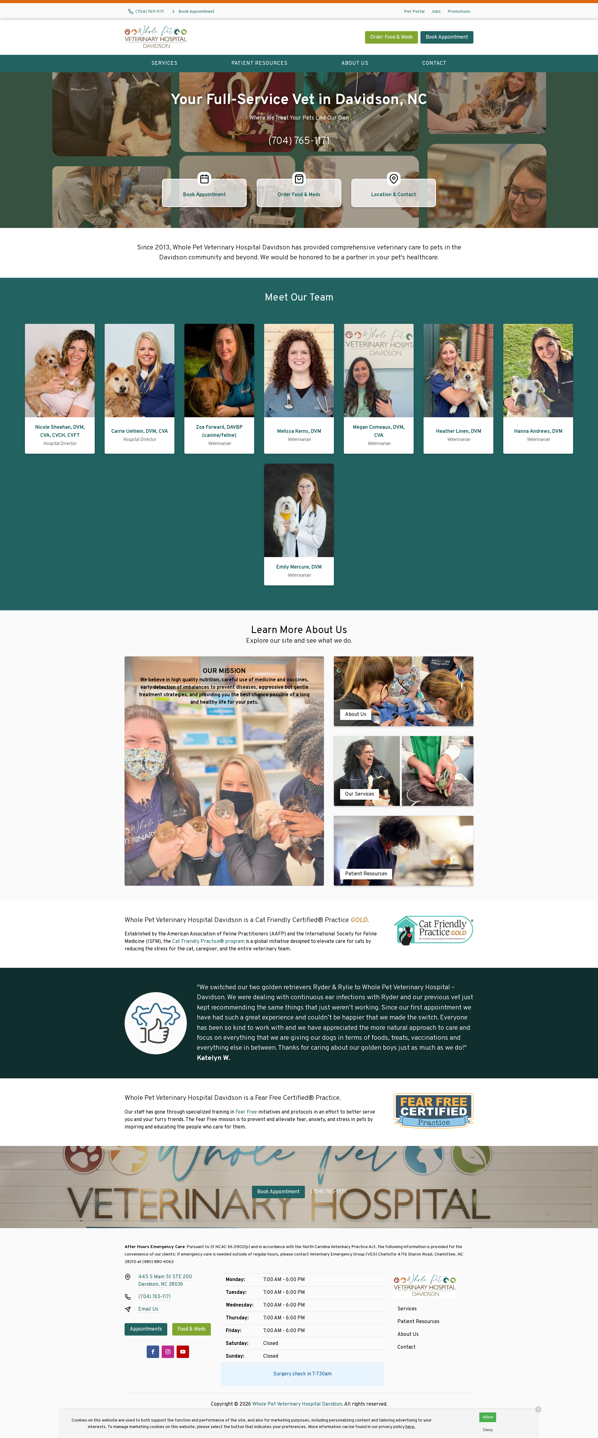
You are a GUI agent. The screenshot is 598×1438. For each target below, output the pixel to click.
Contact (434, 63)
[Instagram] (168, 1352)
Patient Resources (259, 63)
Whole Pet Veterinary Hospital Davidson (297, 1404)
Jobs (436, 11)
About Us (354, 63)
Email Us (148, 1309)
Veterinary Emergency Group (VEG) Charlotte (353, 1254)
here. (410, 1427)
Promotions (459, 11)
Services (164, 63)
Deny (488, 1430)
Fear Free (246, 1112)
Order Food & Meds (391, 37)
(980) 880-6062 (158, 1262)
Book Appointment (447, 37)
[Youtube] (183, 1352)
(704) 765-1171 (299, 141)
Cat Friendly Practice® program (208, 942)
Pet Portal (414, 11)
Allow (487, 1417)
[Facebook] (153, 1352)
